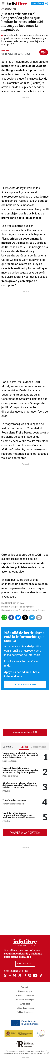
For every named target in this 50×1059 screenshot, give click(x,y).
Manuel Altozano (10, 761)
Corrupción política (9, 610)
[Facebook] (10, 975)
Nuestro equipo (25, 991)
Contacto (25, 987)
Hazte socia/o (25, 963)
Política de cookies (25, 1012)
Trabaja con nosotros (25, 995)
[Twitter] (20, 975)
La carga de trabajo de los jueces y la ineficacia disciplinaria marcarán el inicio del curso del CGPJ (20, 755)
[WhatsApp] (5, 975)
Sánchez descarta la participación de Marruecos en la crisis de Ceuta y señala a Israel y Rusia (19, 785)
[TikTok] (40, 975)
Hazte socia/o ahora (25, 684)
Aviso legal (25, 1004)
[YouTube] (35, 975)
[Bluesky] (14, 975)
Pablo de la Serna (10, 776)
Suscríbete (37, 3)
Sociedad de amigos (25, 1000)
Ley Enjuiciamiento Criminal (33, 610)
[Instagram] (29, 975)
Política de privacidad (25, 1008)
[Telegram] (24, 975)
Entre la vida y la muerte (14, 800)
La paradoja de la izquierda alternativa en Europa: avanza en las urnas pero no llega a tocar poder (20, 770)
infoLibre (6, 791)
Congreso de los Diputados (22, 607)
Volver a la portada (25, 832)
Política (4, 607)
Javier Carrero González (13, 804)
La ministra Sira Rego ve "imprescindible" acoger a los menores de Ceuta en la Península (18, 815)
